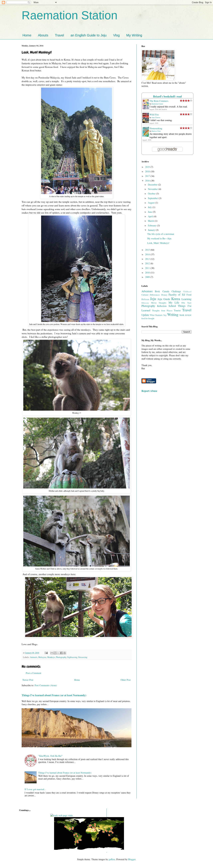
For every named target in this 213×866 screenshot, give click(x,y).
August (151, 202)
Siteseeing (82, 657)
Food (189, 294)
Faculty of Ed (177, 294)
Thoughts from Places (162, 310)
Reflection (162, 306)
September (153, 198)
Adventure (147, 291)
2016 (147, 180)
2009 (147, 277)
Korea (175, 298)
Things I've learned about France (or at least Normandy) (54, 695)
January (152, 230)
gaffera (112, 859)
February (152, 225)
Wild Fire (154, 114)
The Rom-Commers (159, 100)
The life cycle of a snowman (160, 234)
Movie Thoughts (159, 302)
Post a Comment (33, 673)
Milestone (145, 303)
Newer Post (27, 679)
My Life (174, 302)
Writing (172, 314)
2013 (147, 258)
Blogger (131, 859)
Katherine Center (157, 104)
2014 (147, 254)
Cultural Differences (150, 294)
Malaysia (42, 657)
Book (157, 291)
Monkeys (51, 657)
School (172, 306)
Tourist (177, 310)
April (151, 216)
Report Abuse (149, 391)
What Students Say (158, 315)
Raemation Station (69, 15)
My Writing (134, 35)
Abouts (43, 35)
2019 (147, 166)
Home (26, 35)
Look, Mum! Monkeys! (158, 242)
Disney (164, 294)
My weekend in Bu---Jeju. (159, 238)
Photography (61, 657)
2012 (147, 263)
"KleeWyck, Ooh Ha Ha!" (50, 755)
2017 (147, 176)
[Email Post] (46, 652)
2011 (147, 268)
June (150, 211)
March (151, 220)
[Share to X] (58, 653)
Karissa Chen (156, 131)
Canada (165, 291)
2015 (147, 249)
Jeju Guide (164, 299)
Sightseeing (72, 657)
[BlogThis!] (55, 653)
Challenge (176, 291)
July (150, 207)
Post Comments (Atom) (46, 685)
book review (185, 314)
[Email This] (52, 653)
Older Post (126, 679)
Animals (33, 657)
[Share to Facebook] (61, 653)
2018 (147, 171)
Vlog (116, 35)
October (152, 193)
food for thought (147, 318)
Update (145, 315)
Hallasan (145, 299)
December (153, 184)
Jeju (153, 298)
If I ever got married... (35, 789)
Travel (59, 35)
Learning (186, 299)
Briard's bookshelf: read (167, 96)
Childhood (187, 291)
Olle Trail (186, 302)
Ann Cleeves (156, 117)
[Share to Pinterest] (64, 653)
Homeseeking (156, 128)
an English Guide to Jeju (88, 35)
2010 (147, 272)
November (153, 189)
